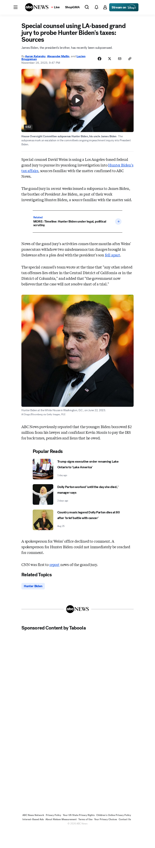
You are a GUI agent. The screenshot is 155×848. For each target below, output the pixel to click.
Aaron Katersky (35, 56)
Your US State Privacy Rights (79, 815)
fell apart (112, 254)
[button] (15, 7)
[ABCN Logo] (36, 7)
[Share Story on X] (109, 58)
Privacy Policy (53, 815)
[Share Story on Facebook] (99, 58)
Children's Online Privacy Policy (113, 815)
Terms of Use (85, 819)
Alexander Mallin (58, 56)
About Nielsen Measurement (61, 819)
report (54, 564)
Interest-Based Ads (33, 819)
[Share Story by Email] (120, 58)
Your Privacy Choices (105, 819)
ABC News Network (33, 815)
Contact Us (125, 819)
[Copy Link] (130, 58)
